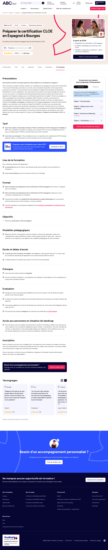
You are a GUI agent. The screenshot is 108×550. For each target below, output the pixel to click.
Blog (4, 520)
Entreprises (60, 506)
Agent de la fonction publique (65, 502)
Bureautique (6, 499)
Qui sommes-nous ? (97, 496)
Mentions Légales (95, 540)
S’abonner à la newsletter (95, 480)
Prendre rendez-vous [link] (98, 8)
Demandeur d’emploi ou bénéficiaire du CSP (69, 499)
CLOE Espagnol (52, 311)
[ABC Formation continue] (10, 3)
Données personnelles (81, 540)
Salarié (59, 496)
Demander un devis (57, 146)
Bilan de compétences (8, 506)
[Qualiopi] (11, 545)
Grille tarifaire (95, 502)
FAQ (4, 523)
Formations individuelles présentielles (36, 496)
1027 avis (26, 53)
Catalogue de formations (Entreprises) (13, 526)
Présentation (7, 67)
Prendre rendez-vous (56, 367)
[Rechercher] (43, 3)
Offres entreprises (50, 3)
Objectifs (31, 67)
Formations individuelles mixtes (34, 502)
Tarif (16, 67)
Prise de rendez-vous (54, 462)
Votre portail (78, 3)
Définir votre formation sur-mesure (88, 126)
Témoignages (60, 67)
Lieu (22, 67)
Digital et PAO (6, 502)
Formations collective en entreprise (35, 506)
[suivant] (65, 380)
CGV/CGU (68, 540)
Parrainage (95, 506)
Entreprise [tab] (96, 87)
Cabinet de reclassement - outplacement (68, 509)
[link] (30, 48)
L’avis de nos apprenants (98, 499)
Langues (5, 496)
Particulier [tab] (81, 87)
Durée (40, 67)
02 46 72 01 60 (100, 3)
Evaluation (48, 67)
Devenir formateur (63, 3)
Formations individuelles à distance (35, 499)
